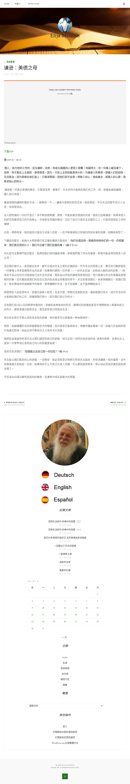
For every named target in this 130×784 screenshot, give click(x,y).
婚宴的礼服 (65, 570)
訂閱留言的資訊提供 (65, 737)
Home (7, 4)
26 (65, 621)
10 (43, 607)
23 (32, 621)
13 (76, 607)
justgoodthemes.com (69, 767)
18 (54, 614)
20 (76, 614)
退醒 (65, 685)
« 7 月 (64, 637)
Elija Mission (65, 35)
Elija (6, 74)
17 (43, 614)
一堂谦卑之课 (65, 554)
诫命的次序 (65, 562)
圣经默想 (10, 62)
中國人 (18, 4)
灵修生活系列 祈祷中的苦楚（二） (65, 521)
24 (43, 621)
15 (98, 607)
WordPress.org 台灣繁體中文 (65, 743)
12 (65, 607)
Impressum (33, 4)
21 (87, 614)
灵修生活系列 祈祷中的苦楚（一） (65, 529)
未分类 (65, 674)
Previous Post (15, 402)
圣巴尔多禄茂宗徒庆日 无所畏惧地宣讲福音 (65, 537)
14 (87, 607)
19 (65, 614)
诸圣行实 (65, 679)
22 (98, 614)
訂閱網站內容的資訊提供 (65, 732)
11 (54, 607)
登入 (65, 726)
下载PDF (9, 151)
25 (54, 621)
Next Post (117, 402)
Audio (65, 657)
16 (32, 614)
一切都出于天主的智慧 (65, 546)
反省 (65, 663)
